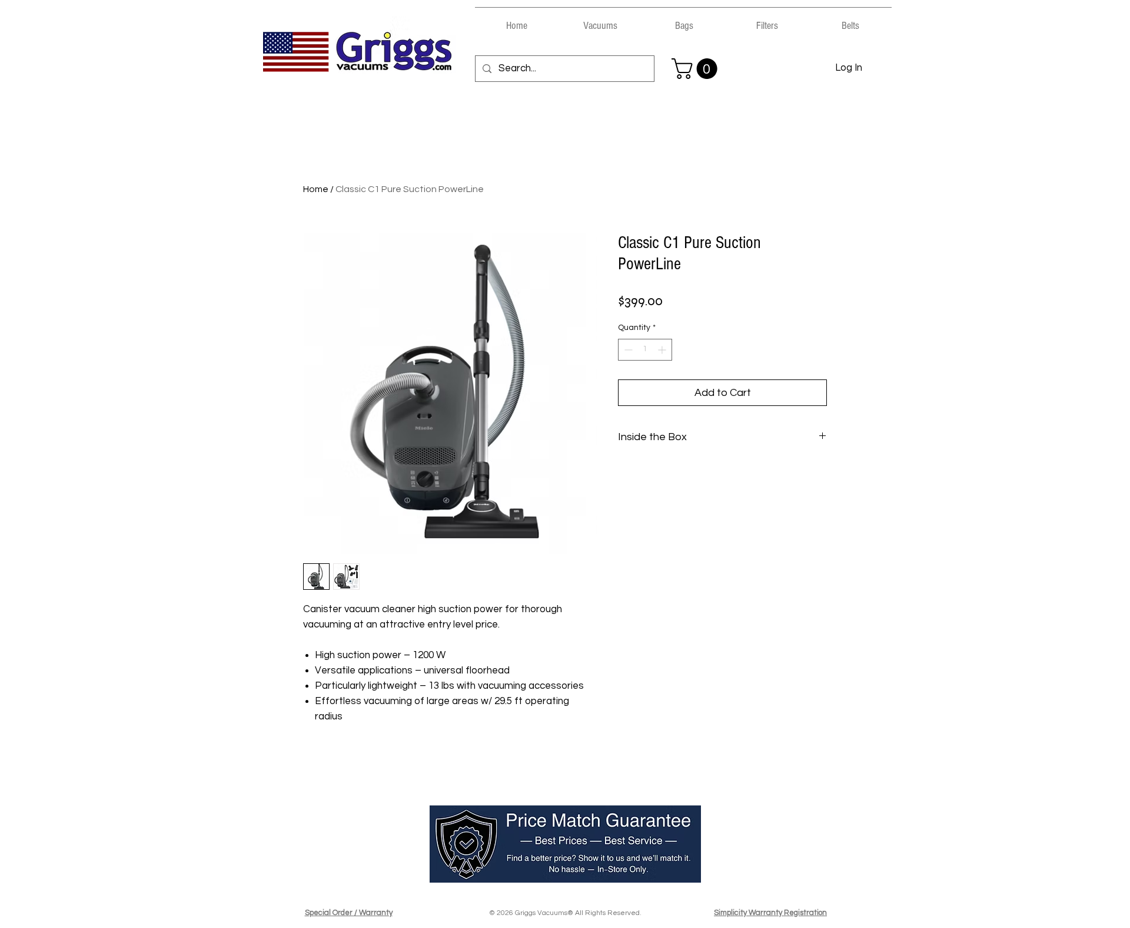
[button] (600, 20)
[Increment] (663, 349)
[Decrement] (627, 349)
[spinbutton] (645, 349)
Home (315, 189)
